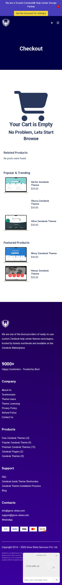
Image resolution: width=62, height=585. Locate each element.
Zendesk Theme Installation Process (21, 486)
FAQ (4, 477)
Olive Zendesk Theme (43, 221)
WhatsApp (7, 519)
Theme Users (9, 399)
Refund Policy (9, 412)
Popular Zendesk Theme (15, 442)
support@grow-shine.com (15, 515)
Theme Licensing (11, 403)
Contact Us (7, 417)
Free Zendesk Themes (14, 438)
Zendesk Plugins (11, 451)
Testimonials (8, 394)
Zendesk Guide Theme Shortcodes (20, 481)
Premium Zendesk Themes (16, 447)
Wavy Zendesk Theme (44, 253)
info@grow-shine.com (13, 510)
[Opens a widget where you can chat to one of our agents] (41, 568)
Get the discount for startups (31, 13)
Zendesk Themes (11, 456)
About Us (6, 390)
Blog (4, 490)
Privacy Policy (9, 408)
